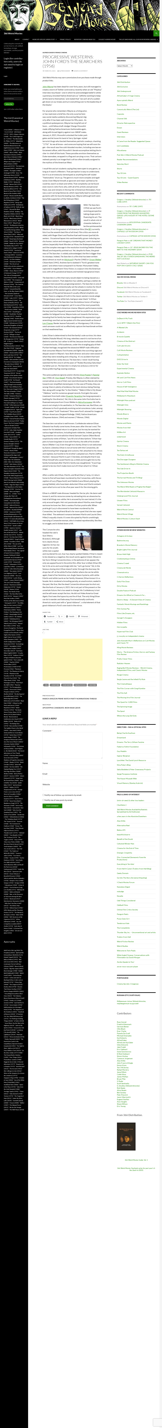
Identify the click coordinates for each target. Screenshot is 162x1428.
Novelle (120, 896)
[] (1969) (12, 462)
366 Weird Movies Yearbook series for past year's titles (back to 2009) (136, 1169)
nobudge (120, 891)
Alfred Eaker (64, 71)
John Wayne (48, 86)
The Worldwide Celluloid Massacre (131, 491)
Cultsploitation (123, 355)
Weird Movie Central (125, 509)
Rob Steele (121, 1088)
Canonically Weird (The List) (128, 109)
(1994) (12, 453)
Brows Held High (123, 554)
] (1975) (21, 1037)
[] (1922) (13, 448)
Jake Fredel (121, 1047)
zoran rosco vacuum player (127, 966)
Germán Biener (123, 1026)
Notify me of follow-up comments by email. (63, 795)
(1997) (11, 246)
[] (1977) (16, 478)
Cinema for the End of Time (127, 848)
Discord (120, 287)
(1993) (11, 177)
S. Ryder (120, 1081)
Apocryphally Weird (125, 100)
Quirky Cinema (123, 441)
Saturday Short (123, 164)
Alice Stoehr (122, 1090)
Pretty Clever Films (124, 659)
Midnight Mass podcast (126, 400)
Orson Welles (95, 259)
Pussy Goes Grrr (123, 919)
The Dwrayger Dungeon (126, 459)
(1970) (18, 252)
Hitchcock (68, 259)
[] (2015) (14, 955)
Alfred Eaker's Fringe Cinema (55, 52)
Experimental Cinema (125, 368)
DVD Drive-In (122, 359)
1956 (46, 685)
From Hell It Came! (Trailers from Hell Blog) (134, 869)
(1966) (12, 159)
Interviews (121, 137)
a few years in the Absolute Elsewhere (131, 816)
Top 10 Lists (121, 173)
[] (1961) (14, 548)
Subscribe (9, 104)
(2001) (10, 255)
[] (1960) (14, 468)
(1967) (14, 899)
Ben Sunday (121, 1092)
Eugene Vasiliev (123, 1099)
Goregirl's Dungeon (124, 618)
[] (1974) (13, 980)
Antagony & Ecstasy (124, 536)
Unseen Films (122, 500)
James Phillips (122, 1077)
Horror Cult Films (124, 382)
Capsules (120, 114)
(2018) (19, 1021)
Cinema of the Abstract (126, 341)
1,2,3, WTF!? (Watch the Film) (128, 323)
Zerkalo (16, 1037)
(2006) (14, 662)
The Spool (121, 711)
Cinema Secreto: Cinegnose (127, 984)
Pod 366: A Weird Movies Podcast (130, 155)
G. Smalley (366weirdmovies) (128, 1086)
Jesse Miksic (122, 1072)
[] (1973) (14, 523)
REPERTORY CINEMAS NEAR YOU (84, 39)
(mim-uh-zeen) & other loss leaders (130, 800)
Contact (26, 39)
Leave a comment (81, 71)
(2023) (12, 1050)
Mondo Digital (122, 418)
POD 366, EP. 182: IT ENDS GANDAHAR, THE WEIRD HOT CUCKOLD (136, 256)
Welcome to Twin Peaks (126, 951)
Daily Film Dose (123, 581)
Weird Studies (122, 946)
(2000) (15, 585)
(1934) (14, 589)
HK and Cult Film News (126, 377)
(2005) (14, 767)
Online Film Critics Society (127, 910)
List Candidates (123, 146)
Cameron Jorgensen (125, 1058)
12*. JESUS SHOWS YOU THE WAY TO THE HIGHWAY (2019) (135, 248)
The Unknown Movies (125, 482)
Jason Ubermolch (124, 1097)
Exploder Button (123, 373)
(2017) (9, 617)
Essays (119, 128)
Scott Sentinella (123, 1083)
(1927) (10, 603)
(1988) (13, 152)
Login (5, 76)
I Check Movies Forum (126, 882)
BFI (90, 229)
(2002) (16, 243)
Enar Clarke (121, 1031)
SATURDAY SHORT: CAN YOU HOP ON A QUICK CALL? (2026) (135, 264)
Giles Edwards (122, 1045)
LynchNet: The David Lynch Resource (131, 760)
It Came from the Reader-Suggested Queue (133, 141)
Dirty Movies (122, 586)
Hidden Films (122, 622)
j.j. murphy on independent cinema (130, 636)
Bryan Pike (121, 1079)
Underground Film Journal (127, 496)
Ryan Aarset (121, 1022)
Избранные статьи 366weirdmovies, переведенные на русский (131, 1002)
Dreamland (121, 738)
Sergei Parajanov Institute (127, 774)
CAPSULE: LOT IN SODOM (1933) (130, 231)
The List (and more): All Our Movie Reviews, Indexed (137, 39)
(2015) (14, 362)
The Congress (13, 984)
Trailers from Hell (124, 937)
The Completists (123, 928)
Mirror (11, 1037)
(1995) (13, 516)
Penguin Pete (122, 240)
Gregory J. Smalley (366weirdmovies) (131, 199)
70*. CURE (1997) (136, 206)
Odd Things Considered (126, 900)
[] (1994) (13, 257)
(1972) (11, 441)
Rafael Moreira (123, 1070)
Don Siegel (60, 378)
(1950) (18, 655)
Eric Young (121, 1106)
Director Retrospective (126, 123)
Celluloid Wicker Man (125, 844)
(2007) (16, 621)
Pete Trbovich (122, 1095)
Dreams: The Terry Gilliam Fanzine (130, 742)
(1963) (9, 132)
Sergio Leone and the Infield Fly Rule (131, 679)
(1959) (15, 735)
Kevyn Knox (121, 1065)
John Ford (55, 685)
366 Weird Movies (13, 33)
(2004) (8, 130)
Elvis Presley (85, 375)
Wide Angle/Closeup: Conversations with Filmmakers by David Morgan (133, 956)
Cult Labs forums (123, 346)
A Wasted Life (122, 327)
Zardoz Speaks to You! (125, 962)
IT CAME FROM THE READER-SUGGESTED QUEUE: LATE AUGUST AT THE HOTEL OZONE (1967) (135, 214)
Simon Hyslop (122, 1056)
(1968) (13, 450)
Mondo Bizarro (123, 414)
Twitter (120, 296)
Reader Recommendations (127, 159)
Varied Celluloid (123, 505)
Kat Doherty (122, 1038)
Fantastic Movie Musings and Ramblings (132, 604)
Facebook (121, 292)
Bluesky (120, 283)
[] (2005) (16, 580)
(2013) (17, 366)
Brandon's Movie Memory (127, 545)
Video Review (122, 182)
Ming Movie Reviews (125, 647)
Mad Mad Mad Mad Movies (127, 391)
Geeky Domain (122, 873)
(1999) (18, 840)
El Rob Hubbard (123, 1054)
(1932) (8, 883)
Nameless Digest (123, 887)
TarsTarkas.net (122, 450)
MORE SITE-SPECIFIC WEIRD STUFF (43, 39)
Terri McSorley (123, 1067)
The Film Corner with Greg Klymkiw (131, 688)
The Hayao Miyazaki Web (127, 778)
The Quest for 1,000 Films (127, 702)
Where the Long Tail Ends (127, 716)
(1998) (18, 676)
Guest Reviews (122, 132)
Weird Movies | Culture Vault (128, 519)
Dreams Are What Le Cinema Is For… (131, 595)
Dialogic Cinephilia (124, 853)
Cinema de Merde (124, 568)
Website (46, 784)
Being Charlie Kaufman (126, 733)
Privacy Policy (65, 39)
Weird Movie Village (125, 514)
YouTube (120, 301)
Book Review (122, 105)
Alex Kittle (121, 821)
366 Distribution (123, 82)
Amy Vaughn (122, 1102)
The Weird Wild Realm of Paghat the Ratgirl (134, 487)
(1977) (19, 130)
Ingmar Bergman (123, 756)
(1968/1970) (12, 667)
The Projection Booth (125, 473)
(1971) (12, 273)
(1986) (15, 537)
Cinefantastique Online (126, 559)
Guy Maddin (122, 751)
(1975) (16, 485)
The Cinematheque (124, 684)
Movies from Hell (124, 428)
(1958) (19, 883)
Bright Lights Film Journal (127, 550)
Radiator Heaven (123, 663)
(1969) (16, 405)
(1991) (15, 184)
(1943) (14, 601)
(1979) (14, 787)
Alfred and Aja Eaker (125, 1042)
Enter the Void (122, 364)
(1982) (11, 416)
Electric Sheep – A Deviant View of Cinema (134, 600)
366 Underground (124, 91)
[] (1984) (14, 553)
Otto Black (121, 1029)
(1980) (10, 164)
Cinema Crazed (123, 563)
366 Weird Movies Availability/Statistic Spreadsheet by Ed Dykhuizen (132, 810)
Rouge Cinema (122, 675)
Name (45, 763)
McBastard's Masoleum (126, 396)
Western (92, 685)
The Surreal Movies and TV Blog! (130, 478)
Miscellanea (121, 150)
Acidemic (120, 332)
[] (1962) (13, 384)
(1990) (9, 173)
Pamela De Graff (123, 1033)
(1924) (15, 564)
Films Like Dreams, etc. (126, 613)
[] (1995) (14, 266)
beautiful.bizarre (123, 834)
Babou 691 (121, 830)
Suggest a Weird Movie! (107, 39)
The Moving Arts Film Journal (128, 697)
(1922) (9, 644)
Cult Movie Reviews (125, 350)
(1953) (12, 425)
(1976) (12, 161)
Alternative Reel (123, 825)
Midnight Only (122, 405)
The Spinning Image (124, 707)
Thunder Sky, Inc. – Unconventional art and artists (136, 932)
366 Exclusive (122, 87)
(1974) (12, 407)
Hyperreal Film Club (125, 631)
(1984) (12, 145)
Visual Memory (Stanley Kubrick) (130, 783)
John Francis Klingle (125, 1063)
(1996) (9, 746)
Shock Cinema (122, 446)
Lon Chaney (48, 323)
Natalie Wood (80, 685)
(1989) (13, 286)
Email (45, 774)
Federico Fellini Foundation (128, 747)
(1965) (10, 678)
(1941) (16, 457)
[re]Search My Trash (125, 318)
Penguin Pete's (122, 914)
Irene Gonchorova (124, 1052)
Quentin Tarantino (74, 396)
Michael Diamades (124, 1036)
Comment (47, 730)
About (17, 39)
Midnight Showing (124, 409)
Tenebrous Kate (123, 923)
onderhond (121, 437)
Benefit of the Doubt (125, 839)
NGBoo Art (121, 432)
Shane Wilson (122, 1104)
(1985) (13, 241)
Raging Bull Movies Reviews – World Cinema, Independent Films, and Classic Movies (134, 669)
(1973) (9, 166)
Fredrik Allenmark (124, 1024)
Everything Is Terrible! (125, 864)
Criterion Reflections (125, 577)
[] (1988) (13, 157)
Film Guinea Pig (123, 609)
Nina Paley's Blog (123, 765)
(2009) (10, 369)
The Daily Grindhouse (125, 455)
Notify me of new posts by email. (59, 800)
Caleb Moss (121, 1074)
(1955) (12, 635)
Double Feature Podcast (126, 590)
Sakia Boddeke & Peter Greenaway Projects (134, 769)
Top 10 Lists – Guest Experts (128, 178)
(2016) (12, 1071)
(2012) (10, 221)
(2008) (12, 771)
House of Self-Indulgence (127, 387)
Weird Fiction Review (125, 941)
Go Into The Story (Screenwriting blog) (132, 878)
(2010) (15, 218)
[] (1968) (13, 321)
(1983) (13, 400)
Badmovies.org (123, 540)
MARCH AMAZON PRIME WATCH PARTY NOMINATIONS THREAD (70, 697)
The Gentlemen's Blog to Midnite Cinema (133, 464)
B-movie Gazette (123, 337)
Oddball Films (122, 905)
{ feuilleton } (121, 805)
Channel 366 (122, 118)
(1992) (11, 186)
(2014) (15, 328)
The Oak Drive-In (123, 468)
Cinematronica (123, 572)
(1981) (15, 689)
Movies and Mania (124, 423)
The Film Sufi (122, 693)
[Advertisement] (73, 659)
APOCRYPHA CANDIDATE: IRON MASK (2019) (61, 706)
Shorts (119, 169)
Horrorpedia (122, 627)
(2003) (8, 332)
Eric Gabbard (122, 1049)
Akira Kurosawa (85, 402)
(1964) (14, 541)
